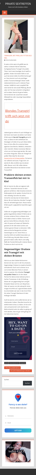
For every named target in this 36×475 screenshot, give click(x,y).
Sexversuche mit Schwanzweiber (14, 158)
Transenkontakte (14, 363)
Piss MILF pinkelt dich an (13, 368)
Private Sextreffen (18, 4)
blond (6, 363)
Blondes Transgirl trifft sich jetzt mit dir (17, 116)
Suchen (6, 379)
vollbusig (22, 363)
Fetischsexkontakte (11, 60)
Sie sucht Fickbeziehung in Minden (20, 371)
